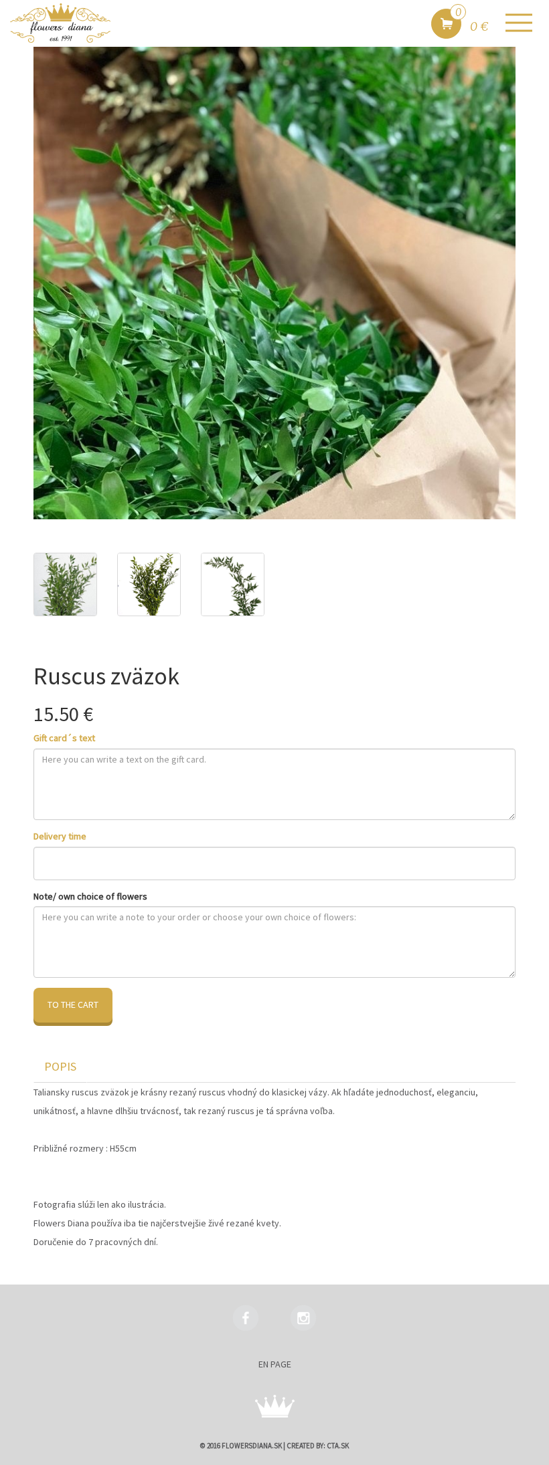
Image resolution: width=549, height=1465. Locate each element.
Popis (60, 1066)
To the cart (73, 1004)
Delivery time (59, 836)
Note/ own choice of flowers (90, 896)
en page (274, 1364)
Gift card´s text (64, 738)
